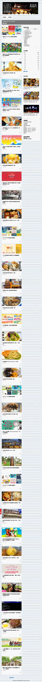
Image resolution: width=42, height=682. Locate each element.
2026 (25, 52)
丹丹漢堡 (9, 17)
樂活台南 (20, 680)
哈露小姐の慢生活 (27, 125)
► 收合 (35, 28)
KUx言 (25, 126)
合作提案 (4, 17)
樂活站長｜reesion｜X (28, 131)
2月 (25, 67)
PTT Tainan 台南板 (27, 121)
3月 (25, 65)
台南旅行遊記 (27, 33)
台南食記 (26, 30)
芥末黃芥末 (26, 123)
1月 (25, 69)
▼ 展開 (27, 28)
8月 (25, 54)
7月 (25, 56)
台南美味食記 (27, 32)
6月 (25, 58)
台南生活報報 (27, 36)
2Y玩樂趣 (25, 124)
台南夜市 (26, 34)
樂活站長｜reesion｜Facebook (30, 128)
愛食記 (25, 133)
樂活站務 (26, 37)
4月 (25, 63)
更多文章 (12, 677)
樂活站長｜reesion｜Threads (29, 130)
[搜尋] (39, 3)
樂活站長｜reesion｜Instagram (30, 129)
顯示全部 (5, 23)
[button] (20, 40)
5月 (25, 61)
